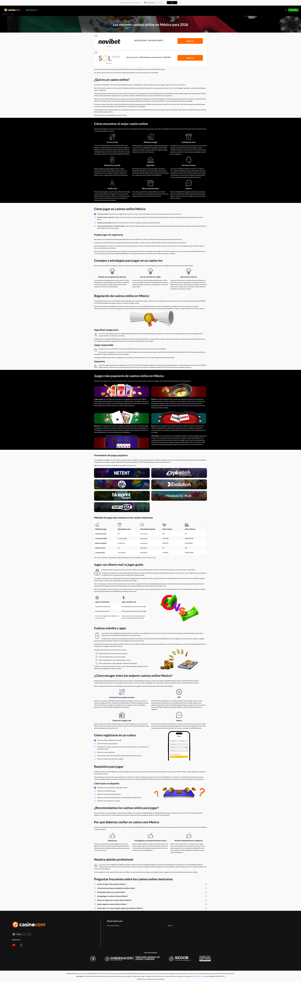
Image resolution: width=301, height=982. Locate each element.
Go (172, 2)
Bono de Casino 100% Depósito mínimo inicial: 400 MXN (149, 57)
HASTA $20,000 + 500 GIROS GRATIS (148, 40)
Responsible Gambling (113, 925)
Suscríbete (293, 10)
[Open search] (286, 10)
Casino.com (5, 14)
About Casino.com (114, 921)
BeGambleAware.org (198, 976)
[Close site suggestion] (180, 2)
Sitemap (170, 925)
